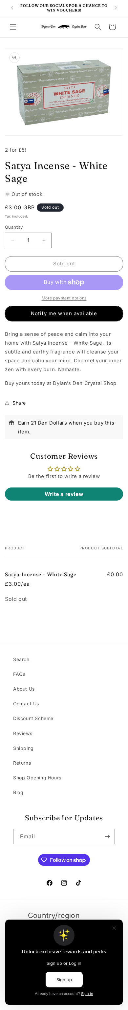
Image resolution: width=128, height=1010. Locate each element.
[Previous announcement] (12, 8)
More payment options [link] (64, 297)
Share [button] (19, 403)
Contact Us (26, 703)
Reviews (22, 733)
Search (21, 659)
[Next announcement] (116, 8)
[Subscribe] (107, 836)
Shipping (23, 748)
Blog (18, 792)
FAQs (19, 674)
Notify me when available (64, 313)
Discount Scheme (33, 718)
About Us (24, 689)
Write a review (64, 494)
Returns (22, 763)
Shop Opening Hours (37, 777)
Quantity (14, 227)
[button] (13, 27)
